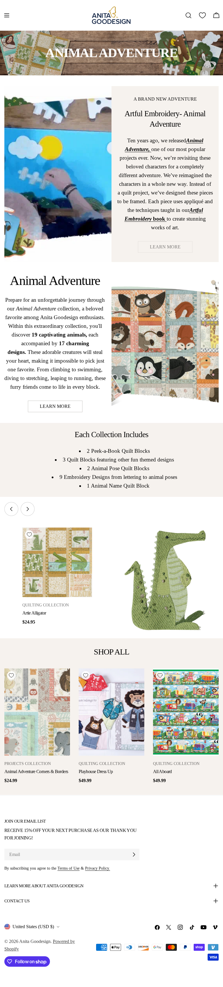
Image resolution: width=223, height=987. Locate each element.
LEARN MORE (55, 406)
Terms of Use (68, 868)
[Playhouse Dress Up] (111, 712)
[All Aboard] (186, 712)
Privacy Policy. (97, 868)
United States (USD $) (33, 926)
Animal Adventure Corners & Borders (36, 771)
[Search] (188, 15)
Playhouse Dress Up (96, 771)
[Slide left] (11, 509)
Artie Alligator (34, 612)
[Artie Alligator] (57, 562)
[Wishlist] (202, 15)
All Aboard (162, 771)
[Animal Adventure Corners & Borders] (37, 712)
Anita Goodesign (35, 941)
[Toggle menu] (6, 15)
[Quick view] (85, 539)
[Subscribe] (134, 854)
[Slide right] (28, 509)
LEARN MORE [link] (165, 246)
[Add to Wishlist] (29, 534)
